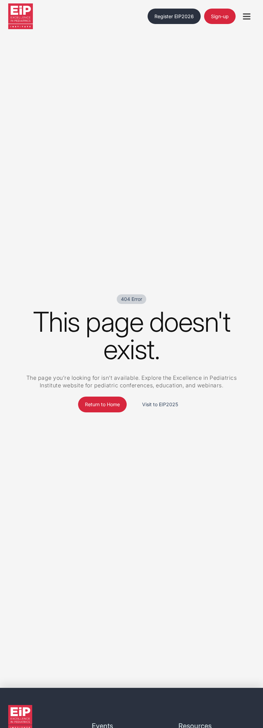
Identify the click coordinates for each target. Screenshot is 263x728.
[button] (246, 16)
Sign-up (220, 16)
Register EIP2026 (174, 16)
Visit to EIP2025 (160, 404)
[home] (28, 16)
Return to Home (102, 404)
